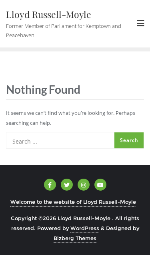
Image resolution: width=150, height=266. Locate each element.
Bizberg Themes (75, 238)
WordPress (84, 228)
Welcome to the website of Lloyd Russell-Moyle (73, 202)
